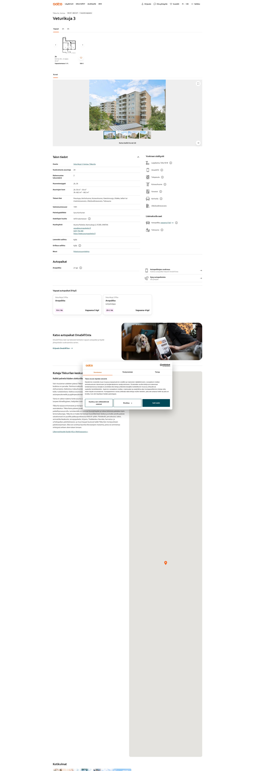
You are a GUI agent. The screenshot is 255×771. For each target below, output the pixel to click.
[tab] (56, 29)
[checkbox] (81, 57)
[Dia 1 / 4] (110, 135)
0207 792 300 (78, 231)
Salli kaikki (156, 403)
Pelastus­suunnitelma (81, 251)
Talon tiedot (60, 157)
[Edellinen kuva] (56, 45)
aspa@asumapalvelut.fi (82, 228)
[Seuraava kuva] (83, 45)
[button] (89, 218)
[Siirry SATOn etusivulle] (57, 4)
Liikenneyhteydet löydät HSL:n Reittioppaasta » (70, 432)
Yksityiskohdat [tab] (127, 372)
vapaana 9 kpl (166, 223)
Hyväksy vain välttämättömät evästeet (99, 403)
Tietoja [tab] (157, 372)
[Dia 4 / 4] (145, 135)
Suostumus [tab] (98, 372)
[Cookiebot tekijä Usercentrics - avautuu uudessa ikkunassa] (161, 365)
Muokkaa (126, 403)
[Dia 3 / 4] (133, 135)
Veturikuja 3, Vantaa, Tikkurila (85, 164)
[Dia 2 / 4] (122, 135)
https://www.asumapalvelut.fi (84, 233)
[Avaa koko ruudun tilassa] (198, 83)
